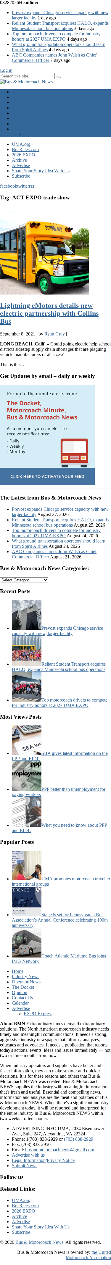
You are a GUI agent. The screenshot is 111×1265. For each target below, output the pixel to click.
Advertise (21, 128)
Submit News (24, 1165)
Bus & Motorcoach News (39, 1242)
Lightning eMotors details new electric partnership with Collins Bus (49, 313)
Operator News (26, 102)
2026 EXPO (23, 154)
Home (17, 91)
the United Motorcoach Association (88, 1255)
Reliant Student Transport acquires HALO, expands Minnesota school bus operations (60, 26)
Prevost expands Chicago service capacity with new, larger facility (57, 631)
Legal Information (29, 1160)
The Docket (23, 107)
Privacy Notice (61, 1160)
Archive (19, 160)
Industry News (25, 97)
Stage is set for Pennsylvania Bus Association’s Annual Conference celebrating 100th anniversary (60, 920)
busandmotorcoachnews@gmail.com (59, 1149)
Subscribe (21, 175)
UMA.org (21, 144)
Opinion (19, 112)
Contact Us (22, 118)
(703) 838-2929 (78, 1139)
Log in (6, 70)
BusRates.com (25, 149)
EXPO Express (38, 134)
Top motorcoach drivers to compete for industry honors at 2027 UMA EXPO (56, 36)
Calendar (20, 123)
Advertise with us (28, 1154)
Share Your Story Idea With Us (41, 170)
